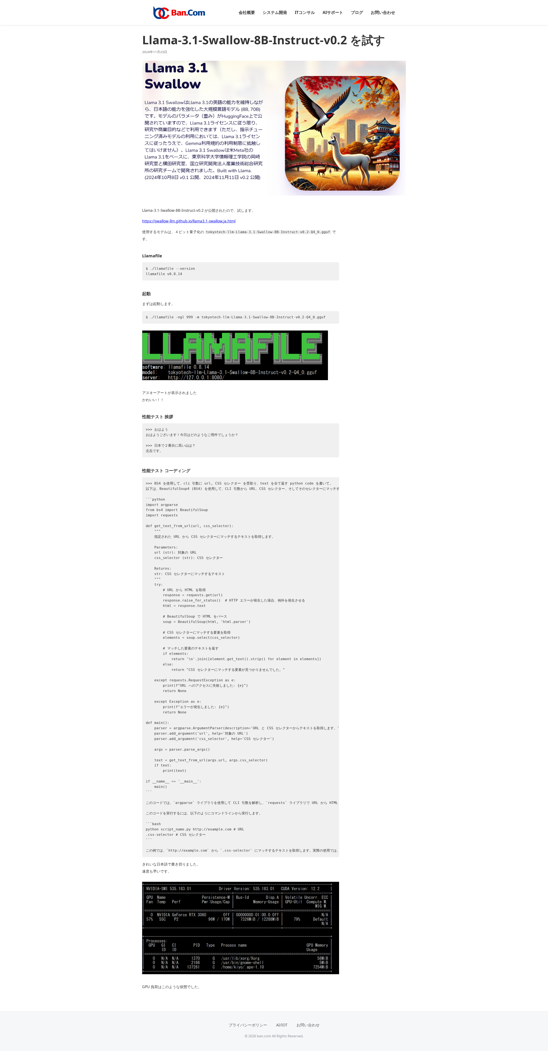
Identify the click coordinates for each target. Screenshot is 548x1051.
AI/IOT (281, 1024)
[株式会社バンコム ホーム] (179, 12)
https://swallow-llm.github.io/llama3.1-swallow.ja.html (188, 221)
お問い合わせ (383, 12)
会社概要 (247, 12)
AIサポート (333, 12)
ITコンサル (305, 12)
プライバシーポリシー (248, 1024)
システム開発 (275, 12)
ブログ (357, 12)
